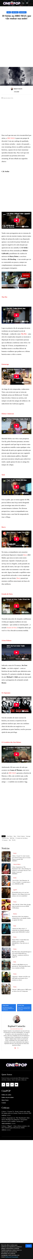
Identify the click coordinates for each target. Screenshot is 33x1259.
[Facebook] (3, 1084)
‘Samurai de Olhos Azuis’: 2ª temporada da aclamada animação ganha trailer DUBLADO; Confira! (20, 930)
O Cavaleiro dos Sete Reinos (11, 742)
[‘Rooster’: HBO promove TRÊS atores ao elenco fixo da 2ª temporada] (6, 989)
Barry (4, 527)
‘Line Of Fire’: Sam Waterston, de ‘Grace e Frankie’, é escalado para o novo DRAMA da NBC (21, 882)
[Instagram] (7, 1084)
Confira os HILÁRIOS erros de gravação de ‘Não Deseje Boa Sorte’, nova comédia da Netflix (21, 966)
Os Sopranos (6, 693)
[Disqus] (16, 812)
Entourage (5, 364)
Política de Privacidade (11, 1257)
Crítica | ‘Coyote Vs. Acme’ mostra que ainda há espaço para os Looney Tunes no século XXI (21, 857)
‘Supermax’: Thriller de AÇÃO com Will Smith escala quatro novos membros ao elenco (21, 978)
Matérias (22, 12)
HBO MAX (11, 138)
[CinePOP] (12, 3)
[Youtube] (16, 1084)
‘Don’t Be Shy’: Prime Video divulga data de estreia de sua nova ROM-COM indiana (21, 906)
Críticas (4, 1130)
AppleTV (15, 889)
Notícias (14, 853)
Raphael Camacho (18, 88)
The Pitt (4, 297)
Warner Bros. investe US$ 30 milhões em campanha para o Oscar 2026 (24, 1008)
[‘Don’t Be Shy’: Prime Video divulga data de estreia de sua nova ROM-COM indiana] (6, 904)
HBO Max (15, 12)
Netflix (14, 925)
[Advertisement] (16, 38)
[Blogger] (15, 1047)
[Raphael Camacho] (12, 89)
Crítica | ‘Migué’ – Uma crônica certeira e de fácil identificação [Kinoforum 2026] (16, 1127)
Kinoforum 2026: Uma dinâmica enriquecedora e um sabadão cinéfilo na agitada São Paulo (21, 918)
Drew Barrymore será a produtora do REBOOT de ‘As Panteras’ (8, 1008)
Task (3, 475)
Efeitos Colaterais (8, 414)
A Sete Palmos (6, 640)
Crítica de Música (16, 864)
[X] (18, 1047)
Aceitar (28, 1245)
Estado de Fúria (7, 594)
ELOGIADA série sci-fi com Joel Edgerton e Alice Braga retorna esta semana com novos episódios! (21, 894)
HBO (9, 12)
